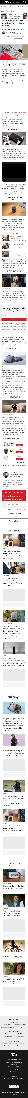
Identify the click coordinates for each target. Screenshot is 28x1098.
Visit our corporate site (19, 1092)
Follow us (14, 65)
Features (22, 33)
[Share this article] (3, 65)
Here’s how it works (18, 38)
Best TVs (20, 1033)
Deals (11, 6)
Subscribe (18, 2)
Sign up (18, 496)
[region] (14, 502)
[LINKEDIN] (14, 476)
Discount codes (20, 1045)
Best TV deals (7, 1045)
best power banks (7, 153)
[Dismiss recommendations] (26, 11)
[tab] (8, 510)
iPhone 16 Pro (7, 1024)
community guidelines (17, 499)
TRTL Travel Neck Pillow (13, 299)
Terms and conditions (14, 1066)
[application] (14, 170)
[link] (6, 444)
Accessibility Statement (14, 1059)
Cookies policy (14, 1071)
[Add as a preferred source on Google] (14, 1086)
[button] (14, 443)
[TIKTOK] (19, 476)
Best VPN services (21, 1027)
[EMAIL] (17, 476)
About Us (14, 1064)
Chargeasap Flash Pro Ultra (15, 186)
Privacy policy (14, 1069)
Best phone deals (7, 1043)
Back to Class (15, 81)
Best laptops (8, 1033)
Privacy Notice (20, 324)
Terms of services (19, 323)
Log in (13, 496)
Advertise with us (14, 1074)
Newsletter (23, 64)
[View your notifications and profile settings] (10, 2)
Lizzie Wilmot (11, 32)
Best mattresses (20, 1036)
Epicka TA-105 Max (8, 261)
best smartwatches (11, 419)
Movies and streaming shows (7, 1027)
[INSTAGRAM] (11, 476)
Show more (20, 462)
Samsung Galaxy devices (20, 1024)
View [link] (19, 445)
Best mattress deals (20, 1043)
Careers (14, 1076)
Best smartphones (8, 1036)
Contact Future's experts (14, 1062)
